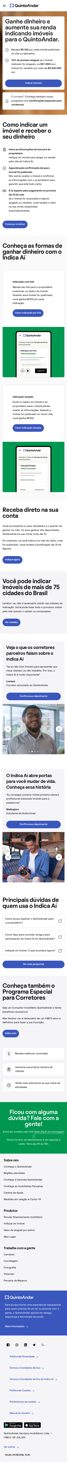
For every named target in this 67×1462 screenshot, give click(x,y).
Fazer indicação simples (28, 428)
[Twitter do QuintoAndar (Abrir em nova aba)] (34, 1345)
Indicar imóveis (33, 83)
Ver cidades (11, 622)
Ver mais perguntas (33, 964)
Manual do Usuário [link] (20, 1413)
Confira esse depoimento (33, 696)
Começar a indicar (15, 224)
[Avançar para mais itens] (59, 729)
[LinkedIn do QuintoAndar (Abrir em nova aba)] (25, 1345)
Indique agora (12, 560)
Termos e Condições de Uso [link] (25, 1368)
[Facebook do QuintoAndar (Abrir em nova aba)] (8, 1345)
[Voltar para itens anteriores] (8, 729)
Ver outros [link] (9, 1447)
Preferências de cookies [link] (23, 1402)
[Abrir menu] (4, 6)
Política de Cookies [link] (20, 1391)
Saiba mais (11, 1033)
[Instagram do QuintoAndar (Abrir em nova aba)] (16, 1345)
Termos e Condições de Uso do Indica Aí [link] (32, 1379)
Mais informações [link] (15, 1326)
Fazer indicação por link (28, 313)
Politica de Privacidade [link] (22, 1357)
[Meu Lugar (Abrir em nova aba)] (43, 1345)
